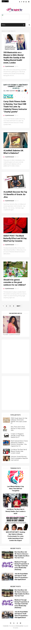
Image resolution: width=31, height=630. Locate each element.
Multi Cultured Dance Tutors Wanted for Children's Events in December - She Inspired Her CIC (19, 443)
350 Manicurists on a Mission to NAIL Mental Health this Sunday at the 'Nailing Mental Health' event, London (14, 57)
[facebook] (21, 2)
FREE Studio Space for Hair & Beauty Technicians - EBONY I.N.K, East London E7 (19, 420)
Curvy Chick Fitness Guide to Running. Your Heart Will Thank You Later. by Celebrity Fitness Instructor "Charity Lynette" (15, 106)
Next (19, 306)
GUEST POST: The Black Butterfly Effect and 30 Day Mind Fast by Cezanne (15, 238)
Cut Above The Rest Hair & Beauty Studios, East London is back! (19, 451)
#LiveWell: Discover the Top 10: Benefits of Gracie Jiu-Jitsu (15, 194)
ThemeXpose (12, 626)
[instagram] (28, 2)
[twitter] (23, 2)
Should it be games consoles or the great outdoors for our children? (14, 282)
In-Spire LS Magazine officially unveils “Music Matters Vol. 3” (17, 435)
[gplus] (26, 2)
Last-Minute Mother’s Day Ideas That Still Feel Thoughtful (15, 488)
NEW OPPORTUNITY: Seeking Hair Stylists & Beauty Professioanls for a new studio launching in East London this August (15, 536)
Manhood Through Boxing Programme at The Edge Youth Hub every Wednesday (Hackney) (22, 565)
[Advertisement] (15, 356)
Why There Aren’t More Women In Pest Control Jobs (18, 428)
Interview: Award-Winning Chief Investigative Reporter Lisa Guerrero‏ (19, 458)
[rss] (19, 2)
